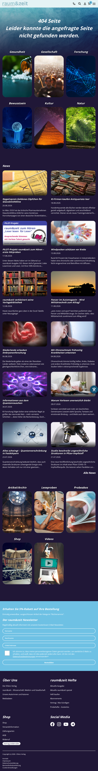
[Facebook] (52, 724)
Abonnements (56, 698)
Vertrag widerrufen (11, 744)
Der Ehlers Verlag (10, 686)
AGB (4, 735)
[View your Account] (85, 4)
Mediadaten (7, 698)
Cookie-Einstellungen (10, 768)
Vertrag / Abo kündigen (59, 703)
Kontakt (5, 758)
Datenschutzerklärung (10, 763)
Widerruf (6, 739)
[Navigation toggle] (94, 4)
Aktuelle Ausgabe (57, 686)
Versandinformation (11, 727)
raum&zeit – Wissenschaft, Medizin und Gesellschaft (24, 690)
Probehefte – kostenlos (59, 707)
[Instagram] (59, 724)
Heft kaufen (55, 694)
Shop (5, 722)
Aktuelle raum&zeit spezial (61, 690)
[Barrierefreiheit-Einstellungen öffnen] (94, 389)
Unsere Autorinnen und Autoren (16, 694)
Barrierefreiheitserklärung (12, 765)
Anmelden (49, 662)
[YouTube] (65, 724)
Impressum (7, 761)
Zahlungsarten (8, 731)
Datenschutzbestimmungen (24, 656)
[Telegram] (73, 724)
